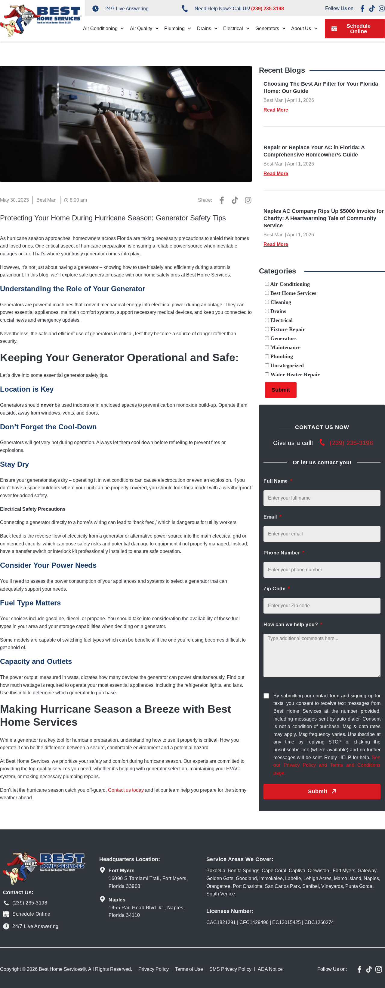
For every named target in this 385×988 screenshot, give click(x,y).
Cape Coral (274, 870)
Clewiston (318, 870)
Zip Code (275, 588)
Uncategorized (286, 365)
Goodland (246, 878)
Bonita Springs (243, 870)
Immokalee (271, 878)
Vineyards (332, 886)
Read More (275, 109)
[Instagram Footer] (378, 969)
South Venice (220, 893)
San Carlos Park (282, 886)
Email (270, 516)
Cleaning (280, 302)
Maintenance (284, 347)
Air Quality (141, 28)
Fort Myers (344, 870)
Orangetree (218, 886)
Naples (371, 878)
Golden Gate (219, 878)
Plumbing (174, 28)
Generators (267, 28)
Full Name (276, 481)
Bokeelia (215, 870)
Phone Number (282, 552)
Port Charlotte (247, 886)
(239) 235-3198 (351, 443)
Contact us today (126, 790)
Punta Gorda (358, 886)
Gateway (367, 870)
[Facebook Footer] (359, 969)
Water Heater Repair (294, 374)
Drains (204, 28)
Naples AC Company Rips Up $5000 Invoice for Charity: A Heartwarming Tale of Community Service (323, 218)
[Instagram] (381, 8)
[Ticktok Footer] (369, 969)
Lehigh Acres (317, 878)
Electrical (233, 28)
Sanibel (310, 886)
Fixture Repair (287, 329)
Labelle (293, 878)
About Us (301, 28)
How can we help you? (291, 624)
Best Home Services (292, 293)
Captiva (297, 870)
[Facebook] (362, 8)
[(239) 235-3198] (322, 443)
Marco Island (347, 878)
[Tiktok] (372, 8)
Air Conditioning (100, 28)
